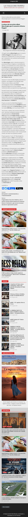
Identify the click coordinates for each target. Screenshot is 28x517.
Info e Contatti (6, 507)
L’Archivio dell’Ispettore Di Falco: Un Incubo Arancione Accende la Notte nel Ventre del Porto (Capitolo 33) (5, 338)
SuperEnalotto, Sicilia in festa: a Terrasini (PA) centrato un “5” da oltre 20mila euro (14, 219)
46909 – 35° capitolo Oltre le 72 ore (5, 304)
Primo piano (9, 426)
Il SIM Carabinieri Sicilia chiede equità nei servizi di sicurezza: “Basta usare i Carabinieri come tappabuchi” (14, 263)
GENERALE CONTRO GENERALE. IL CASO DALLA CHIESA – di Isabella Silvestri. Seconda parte (5, 329)
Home (3, 17)
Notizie (4, 426)
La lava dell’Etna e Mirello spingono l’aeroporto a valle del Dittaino (14, 488)
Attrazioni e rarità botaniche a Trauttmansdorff (10, 193)
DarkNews (10, 515)
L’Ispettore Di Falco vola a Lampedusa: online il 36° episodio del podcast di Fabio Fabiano (5, 287)
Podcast (4, 472)
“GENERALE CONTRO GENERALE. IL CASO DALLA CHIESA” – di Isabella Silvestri (5, 346)
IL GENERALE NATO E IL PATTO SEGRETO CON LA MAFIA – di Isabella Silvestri (5, 312)
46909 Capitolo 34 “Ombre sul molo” (5, 321)
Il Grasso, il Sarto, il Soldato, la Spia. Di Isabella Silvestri (5, 295)
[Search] (24, 13)
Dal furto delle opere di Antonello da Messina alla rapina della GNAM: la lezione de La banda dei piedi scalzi (14, 420)
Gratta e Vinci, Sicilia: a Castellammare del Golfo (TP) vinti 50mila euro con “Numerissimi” (14, 241)
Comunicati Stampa (6, 21)
